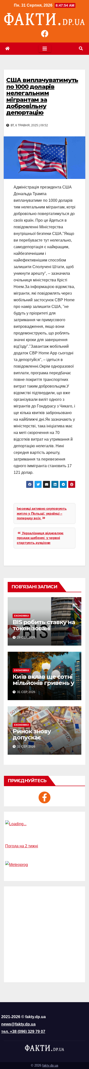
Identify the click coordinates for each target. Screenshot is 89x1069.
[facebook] (44, 797)
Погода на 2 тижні (21, 846)
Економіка (21, 615)
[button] (80, 48)
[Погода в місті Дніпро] (44, 824)
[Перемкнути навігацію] (45, 48)
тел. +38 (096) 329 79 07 (23, 1031)
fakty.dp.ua (50, 1065)
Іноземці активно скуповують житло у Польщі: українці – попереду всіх (42, 513)
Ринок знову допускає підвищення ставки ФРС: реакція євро (42, 740)
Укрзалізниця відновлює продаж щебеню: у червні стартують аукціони (40, 538)
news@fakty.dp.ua (18, 1024)
